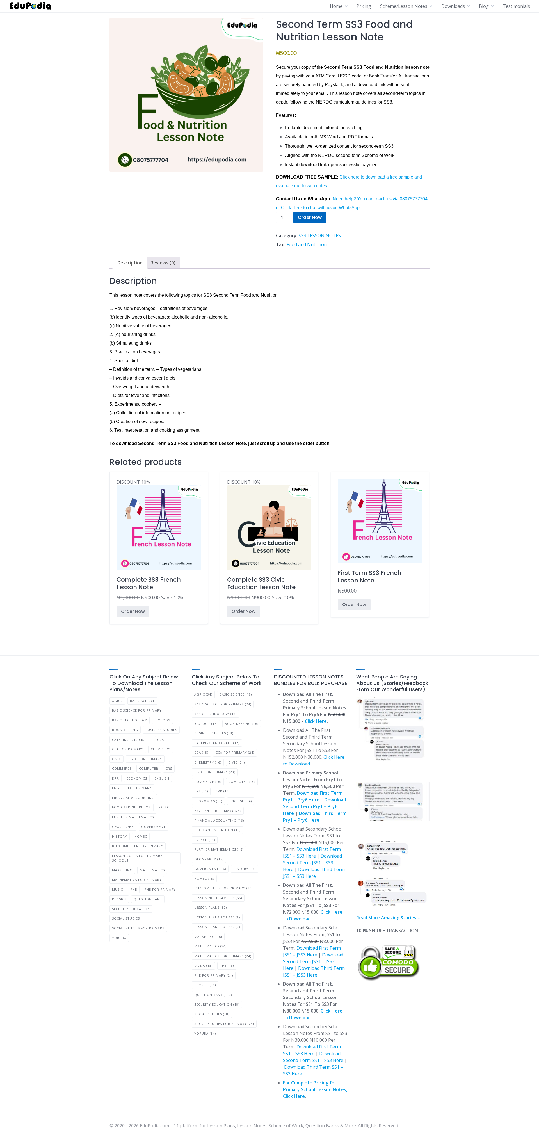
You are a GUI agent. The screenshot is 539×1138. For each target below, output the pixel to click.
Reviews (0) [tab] (162, 263)
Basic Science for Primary (137, 710)
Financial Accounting (133, 798)
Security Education (131, 909)
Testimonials (516, 6)
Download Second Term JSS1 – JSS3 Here (313, 961)
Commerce (122, 768)
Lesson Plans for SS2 (217, 927)
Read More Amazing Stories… (388, 918)
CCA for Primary (127, 749)
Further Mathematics (133, 817)
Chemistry (160, 749)
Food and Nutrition (307, 244)
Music (117, 889)
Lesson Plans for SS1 (217, 917)
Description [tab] (130, 263)
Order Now (310, 217)
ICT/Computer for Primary (137, 846)
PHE (133, 889)
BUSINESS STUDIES (161, 730)
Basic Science (142, 701)
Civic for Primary (145, 759)
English (161, 778)
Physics (119, 899)
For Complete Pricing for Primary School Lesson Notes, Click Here (315, 1089)
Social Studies (126, 918)
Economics (136, 778)
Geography (123, 826)
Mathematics (152, 870)
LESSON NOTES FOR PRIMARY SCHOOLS (137, 858)
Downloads (453, 6)
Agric (117, 701)
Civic (116, 759)
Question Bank (148, 899)
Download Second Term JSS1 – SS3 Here (312, 862)
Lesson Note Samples (218, 898)
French (165, 807)
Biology (162, 720)
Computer (148, 768)
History (119, 836)
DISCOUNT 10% (150, 540)
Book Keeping (125, 730)
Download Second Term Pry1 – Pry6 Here (314, 806)
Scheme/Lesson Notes (403, 6)
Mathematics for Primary (137, 880)
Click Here (316, 721)
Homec (140, 836)
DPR (115, 778)
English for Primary (132, 788)
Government (153, 826)
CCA (160, 739)
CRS (169, 768)
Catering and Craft (131, 739)
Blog (484, 6)
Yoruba (119, 938)
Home (336, 6)
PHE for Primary (160, 889)
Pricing (364, 6)
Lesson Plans (210, 907)
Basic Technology (129, 720)
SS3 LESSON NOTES (320, 235)
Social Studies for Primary (138, 928)
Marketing (122, 870)
